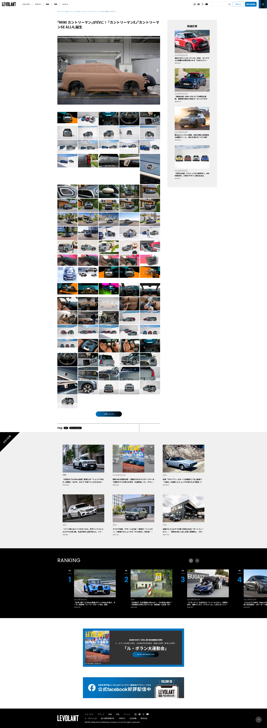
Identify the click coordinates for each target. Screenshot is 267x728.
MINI (66, 428)
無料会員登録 (250, 4)
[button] (197, 560)
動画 (47, 4)
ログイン (238, 4)
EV (62, 11)
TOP (58, 11)
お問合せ (122, 718)
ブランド (38, 4)
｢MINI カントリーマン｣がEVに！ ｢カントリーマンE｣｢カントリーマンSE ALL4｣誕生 (86, 11)
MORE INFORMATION (145, 654)
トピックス (26, 4)
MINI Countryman (75, 428)
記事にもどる (109, 414)
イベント (65, 4)
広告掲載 (133, 718)
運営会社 (144, 718)
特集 (55, 4)
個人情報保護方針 (108, 718)
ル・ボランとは (91, 718)
